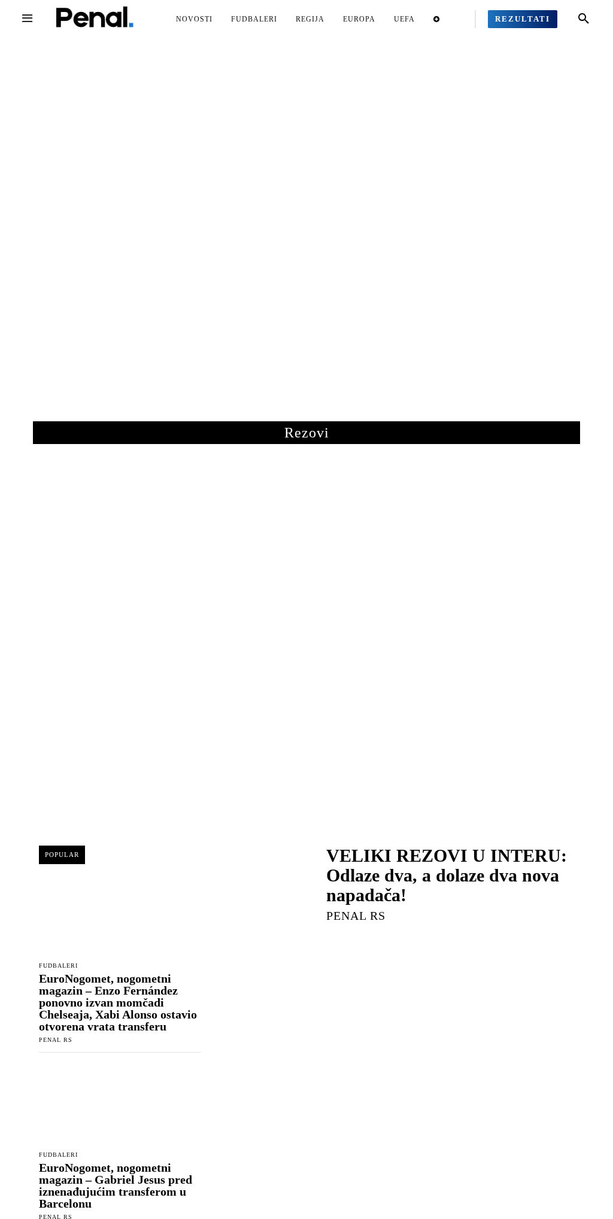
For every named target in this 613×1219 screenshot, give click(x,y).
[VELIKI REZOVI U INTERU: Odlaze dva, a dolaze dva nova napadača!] (263, 882)
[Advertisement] (306, 238)
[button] (583, 19)
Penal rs (55, 1039)
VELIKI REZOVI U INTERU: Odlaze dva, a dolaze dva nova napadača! (446, 875)
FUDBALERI (58, 966)
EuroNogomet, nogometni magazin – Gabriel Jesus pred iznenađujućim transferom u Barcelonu (115, 1185)
